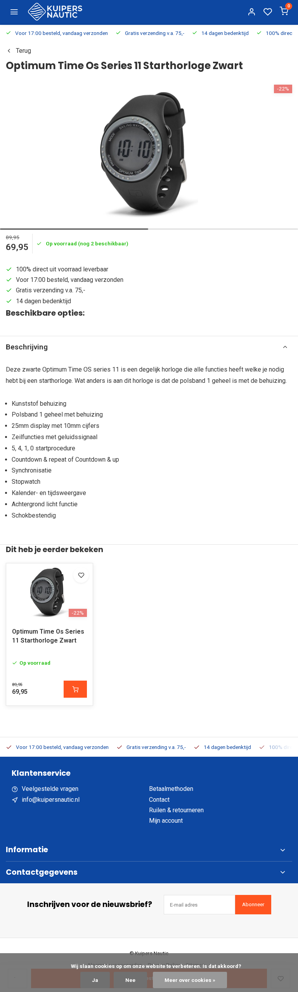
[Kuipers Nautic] (55, 11)
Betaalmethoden (171, 788)
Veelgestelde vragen (50, 788)
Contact (159, 799)
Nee (130, 980)
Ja (95, 980)
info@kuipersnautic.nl (51, 799)
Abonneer (253, 904)
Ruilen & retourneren (176, 810)
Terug (23, 50)
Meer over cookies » (190, 980)
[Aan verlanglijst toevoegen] (81, 575)
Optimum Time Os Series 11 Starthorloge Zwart (48, 636)
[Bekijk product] (75, 689)
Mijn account (166, 820)
